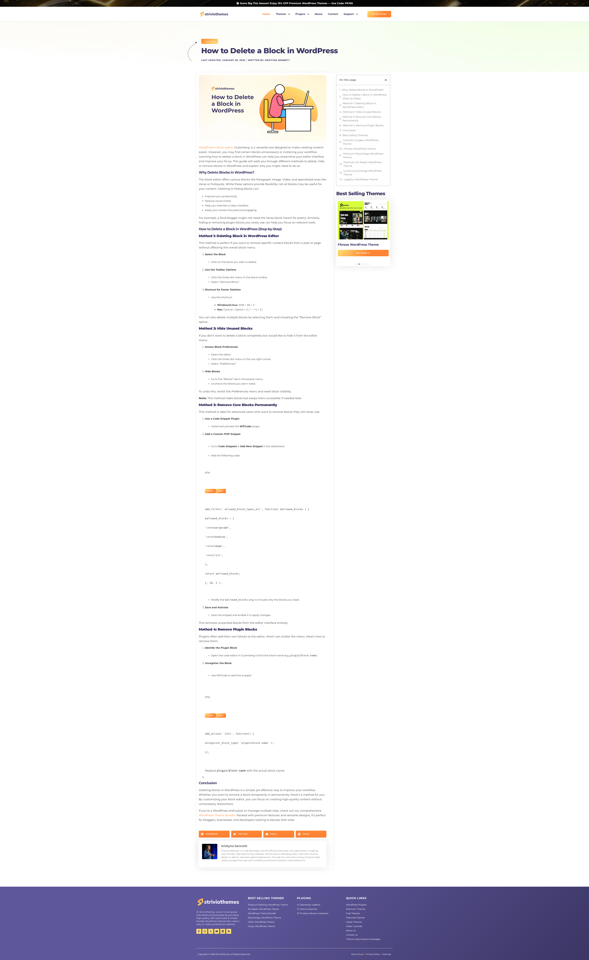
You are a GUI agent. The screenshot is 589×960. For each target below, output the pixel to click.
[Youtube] (216, 931)
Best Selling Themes (355, 135)
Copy (210, 491)
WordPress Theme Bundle (217, 815)
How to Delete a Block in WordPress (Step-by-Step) (365, 96)
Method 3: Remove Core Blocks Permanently (362, 118)
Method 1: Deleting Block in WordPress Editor (359, 105)
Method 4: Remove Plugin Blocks (363, 125)
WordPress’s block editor (216, 147)
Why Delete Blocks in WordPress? (363, 89)
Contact (333, 14)
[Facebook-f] (198, 931)
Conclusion (349, 130)
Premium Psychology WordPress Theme (363, 155)
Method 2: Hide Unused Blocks (362, 111)
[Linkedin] (222, 931)
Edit (220, 491)
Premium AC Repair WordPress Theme (362, 164)
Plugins (300, 14)
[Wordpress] (228, 931)
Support (349, 14)
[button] (214, 834)
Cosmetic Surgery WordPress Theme (361, 142)
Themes (281, 14)
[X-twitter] (210, 931)
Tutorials (209, 41)
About (318, 14)
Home (266, 14)
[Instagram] (204, 931)
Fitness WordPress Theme (360, 148)
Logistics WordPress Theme (361, 179)
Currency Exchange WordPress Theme (362, 172)
